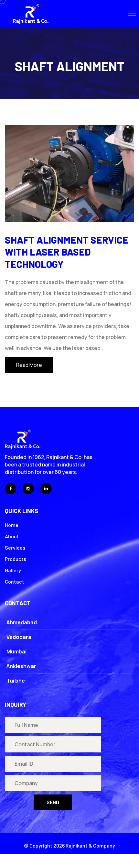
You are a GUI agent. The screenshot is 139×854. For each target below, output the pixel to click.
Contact (14, 581)
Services (15, 547)
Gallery (13, 570)
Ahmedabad (21, 622)
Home (11, 525)
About (12, 536)
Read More (29, 364)
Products (15, 559)
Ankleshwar (21, 666)
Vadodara (18, 636)
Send (53, 802)
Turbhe (15, 680)
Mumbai (16, 651)
